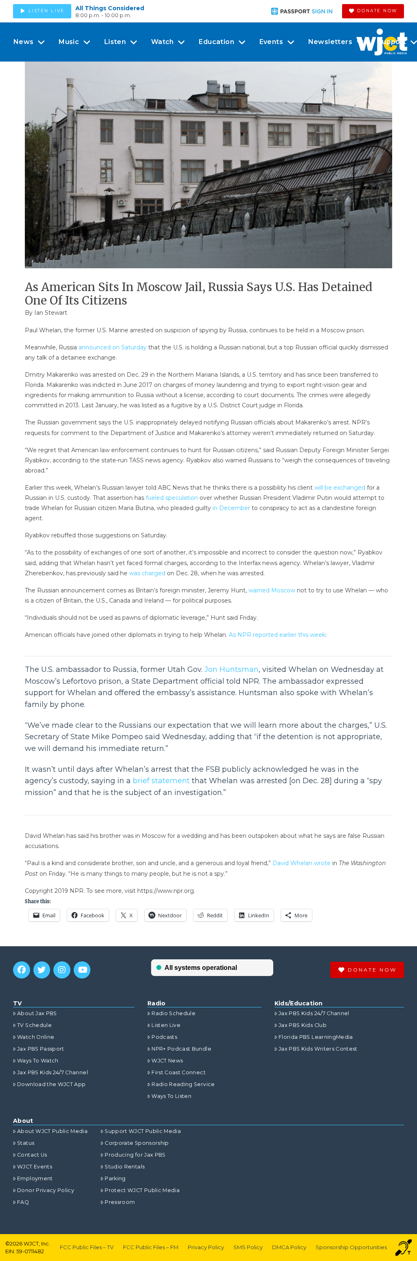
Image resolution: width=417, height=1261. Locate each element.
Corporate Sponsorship (137, 1143)
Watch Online (35, 1037)
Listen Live (165, 1025)
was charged (147, 573)
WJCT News (167, 1061)
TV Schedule (34, 1025)
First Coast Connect (178, 1072)
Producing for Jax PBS (135, 1155)
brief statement (161, 780)
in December (231, 508)
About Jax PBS (37, 1013)
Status (25, 1143)
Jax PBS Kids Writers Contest (318, 1049)
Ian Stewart (50, 312)
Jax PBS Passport (40, 1049)
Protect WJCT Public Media (142, 1190)
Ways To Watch (38, 1061)
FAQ (23, 1202)
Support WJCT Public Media (143, 1131)
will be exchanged (339, 487)
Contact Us (32, 1155)
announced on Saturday (113, 347)
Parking (115, 1178)
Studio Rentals (125, 1167)
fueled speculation (172, 497)
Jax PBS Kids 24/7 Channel (52, 1072)
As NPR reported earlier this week (277, 634)
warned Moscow (271, 590)
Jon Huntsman (231, 669)
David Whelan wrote (301, 863)
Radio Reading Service (183, 1084)
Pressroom (120, 1202)
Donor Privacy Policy (45, 1190)
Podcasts (164, 1037)
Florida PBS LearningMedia (316, 1037)
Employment (35, 1178)
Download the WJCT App (51, 1084)
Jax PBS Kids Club (303, 1025)
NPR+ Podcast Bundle (181, 1049)
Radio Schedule (173, 1013)
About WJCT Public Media (52, 1131)
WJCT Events (34, 1167)
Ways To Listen (171, 1096)
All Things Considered (109, 8)
